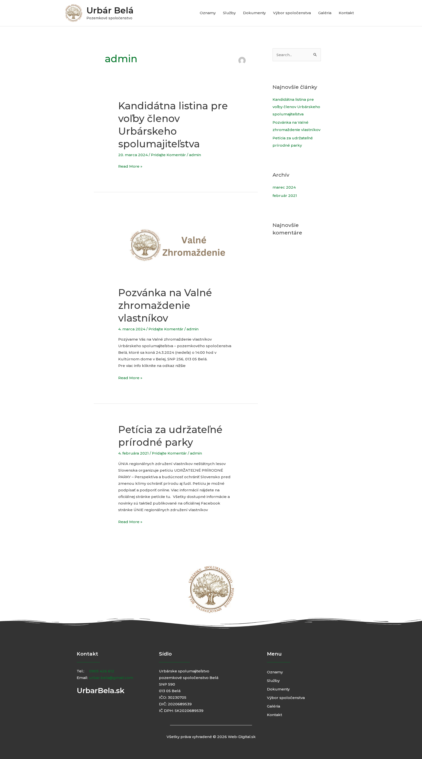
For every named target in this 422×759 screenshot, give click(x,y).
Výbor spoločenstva (292, 12)
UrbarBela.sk (101, 690)
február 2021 (285, 195)
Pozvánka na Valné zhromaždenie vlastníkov (165, 305)
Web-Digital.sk (242, 736)
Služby (229, 12)
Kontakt (346, 12)
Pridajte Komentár (168, 154)
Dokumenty (254, 12)
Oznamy (208, 12)
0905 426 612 (101, 671)
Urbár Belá (110, 10)
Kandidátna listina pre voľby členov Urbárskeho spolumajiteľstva (296, 106)
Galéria (324, 12)
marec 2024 (284, 187)
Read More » (130, 166)
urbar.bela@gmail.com (111, 677)
